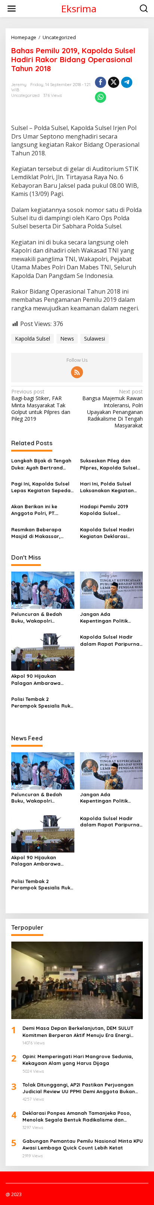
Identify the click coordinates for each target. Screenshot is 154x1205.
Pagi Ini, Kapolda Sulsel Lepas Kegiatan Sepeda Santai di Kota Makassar (42, 487)
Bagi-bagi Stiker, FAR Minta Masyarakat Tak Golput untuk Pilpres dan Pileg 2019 (40, 405)
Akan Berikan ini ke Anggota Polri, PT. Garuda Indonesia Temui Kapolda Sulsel (41, 509)
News (67, 338)
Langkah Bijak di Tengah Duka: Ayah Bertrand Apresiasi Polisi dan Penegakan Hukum (41, 464)
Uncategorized (25, 95)
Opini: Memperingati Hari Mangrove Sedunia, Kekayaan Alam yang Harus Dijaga (77, 1059)
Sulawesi (94, 338)
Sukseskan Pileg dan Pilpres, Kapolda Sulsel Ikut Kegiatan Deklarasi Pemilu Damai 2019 (109, 464)
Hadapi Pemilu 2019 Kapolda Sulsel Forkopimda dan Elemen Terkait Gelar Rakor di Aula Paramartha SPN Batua (110, 509)
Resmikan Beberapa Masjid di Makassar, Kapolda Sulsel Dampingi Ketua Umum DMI (42, 533)
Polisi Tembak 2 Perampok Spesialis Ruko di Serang (42, 702)
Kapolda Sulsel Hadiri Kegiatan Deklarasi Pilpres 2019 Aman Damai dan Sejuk (111, 533)
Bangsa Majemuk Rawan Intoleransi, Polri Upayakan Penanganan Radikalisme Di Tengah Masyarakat (112, 408)
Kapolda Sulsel (32, 338)
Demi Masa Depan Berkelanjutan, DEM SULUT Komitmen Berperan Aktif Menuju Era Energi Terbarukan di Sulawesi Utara (77, 1031)
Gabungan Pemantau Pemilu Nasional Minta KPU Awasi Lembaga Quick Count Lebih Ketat (82, 1144)
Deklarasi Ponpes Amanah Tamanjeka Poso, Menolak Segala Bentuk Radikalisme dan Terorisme (76, 1116)
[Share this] (100, 82)
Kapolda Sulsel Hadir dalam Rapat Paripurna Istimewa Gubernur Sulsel (109, 640)
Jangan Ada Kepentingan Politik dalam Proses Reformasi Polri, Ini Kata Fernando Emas (111, 617)
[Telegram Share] (126, 82)
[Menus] (12, 8)
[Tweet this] (113, 82)
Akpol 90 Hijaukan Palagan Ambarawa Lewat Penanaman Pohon (36, 679)
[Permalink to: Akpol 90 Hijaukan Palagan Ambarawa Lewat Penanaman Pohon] (42, 651)
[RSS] (77, 372)
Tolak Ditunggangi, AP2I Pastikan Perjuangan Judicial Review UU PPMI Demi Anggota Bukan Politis (78, 1088)
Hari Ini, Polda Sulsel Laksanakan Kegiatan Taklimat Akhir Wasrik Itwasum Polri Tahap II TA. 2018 (108, 487)
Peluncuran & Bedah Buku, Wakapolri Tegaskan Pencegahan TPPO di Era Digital (39, 617)
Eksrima (78, 8)
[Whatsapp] (100, 97)
